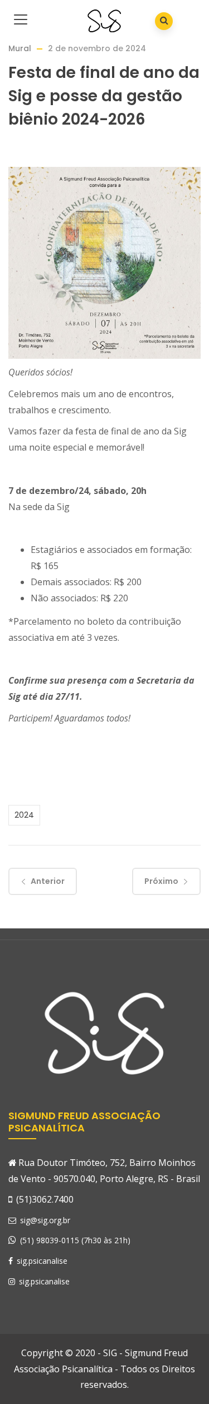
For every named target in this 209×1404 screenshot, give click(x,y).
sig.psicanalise (40, 1260)
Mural (19, 48)
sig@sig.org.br (44, 1220)
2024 (24, 814)
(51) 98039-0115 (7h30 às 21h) (75, 1240)
